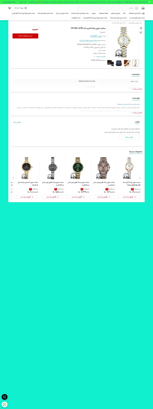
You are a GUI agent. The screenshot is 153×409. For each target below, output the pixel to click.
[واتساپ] (4, 404)
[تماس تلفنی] (4, 397)
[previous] (139, 178)
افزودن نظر (17, 122)
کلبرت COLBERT (96, 36)
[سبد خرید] (9, 8)
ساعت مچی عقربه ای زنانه (119, 23)
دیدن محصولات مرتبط (25, 36)
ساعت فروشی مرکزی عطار (135, 23)
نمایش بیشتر (137, 89)
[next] (13, 178)
